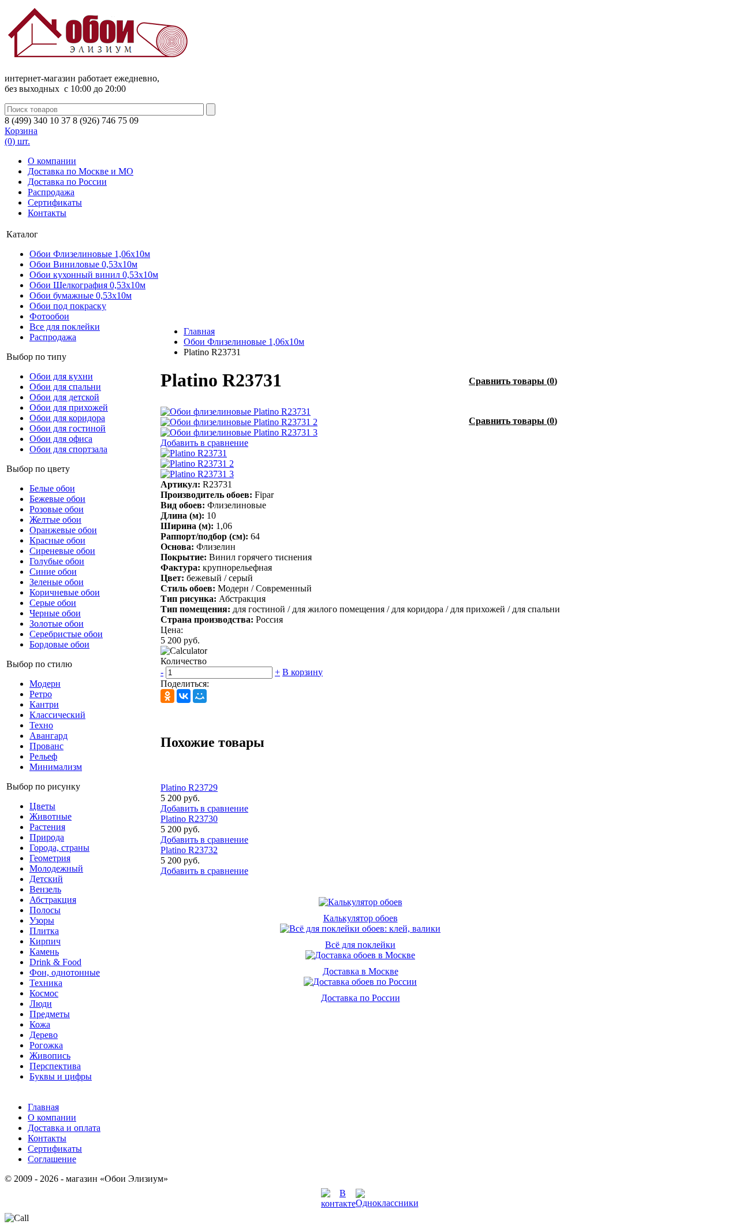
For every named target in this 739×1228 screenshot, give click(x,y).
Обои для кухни (61, 376)
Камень (44, 952)
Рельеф (43, 756)
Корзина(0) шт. (21, 136)
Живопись (49, 1055)
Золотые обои (56, 623)
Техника (45, 983)
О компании (52, 161)
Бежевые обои (57, 499)
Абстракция (52, 900)
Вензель (45, 889)
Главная (199, 331)
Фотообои (49, 316)
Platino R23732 (189, 850)
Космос (43, 993)
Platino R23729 (189, 787)
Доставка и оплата (64, 1128)
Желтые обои (55, 519)
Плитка (44, 931)
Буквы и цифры (60, 1076)
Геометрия (49, 858)
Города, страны (59, 848)
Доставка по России (67, 182)
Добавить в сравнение (204, 443)
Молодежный (56, 868)
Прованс (46, 746)
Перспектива (55, 1066)
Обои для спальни (65, 387)
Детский (46, 879)
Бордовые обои (59, 644)
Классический (57, 715)
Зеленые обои (56, 582)
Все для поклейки (64, 327)
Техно (41, 725)
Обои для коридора (67, 418)
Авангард (48, 735)
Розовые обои (56, 509)
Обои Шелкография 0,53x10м (87, 285)
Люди (40, 1004)
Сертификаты (55, 202)
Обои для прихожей (68, 407)
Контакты (47, 213)
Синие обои (53, 571)
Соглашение (52, 1159)
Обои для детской (64, 397)
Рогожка (46, 1045)
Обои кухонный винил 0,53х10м (93, 275)
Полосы (45, 910)
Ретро (40, 694)
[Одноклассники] (167, 696)
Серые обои (52, 603)
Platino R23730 (189, 819)
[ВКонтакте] (184, 696)
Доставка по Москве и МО (80, 171)
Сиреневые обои (62, 551)
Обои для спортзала (68, 449)
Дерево (43, 1035)
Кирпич (45, 941)
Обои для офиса (60, 439)
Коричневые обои (64, 592)
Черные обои (55, 613)
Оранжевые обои (63, 530)
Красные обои (57, 540)
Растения (47, 827)
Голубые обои (56, 561)
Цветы (42, 806)
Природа (46, 837)
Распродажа (51, 192)
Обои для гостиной (67, 428)
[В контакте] (338, 1203)
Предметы (49, 1014)
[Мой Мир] (200, 696)
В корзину (302, 672)
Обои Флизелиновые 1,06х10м (89, 254)
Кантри (44, 704)
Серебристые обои (66, 634)
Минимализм (55, 767)
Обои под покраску (67, 306)
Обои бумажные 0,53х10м (80, 295)
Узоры (41, 920)
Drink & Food (55, 962)
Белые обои (52, 488)
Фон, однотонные (64, 972)
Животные (50, 816)
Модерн (45, 684)
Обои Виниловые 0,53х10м (83, 264)
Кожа (39, 1024)
